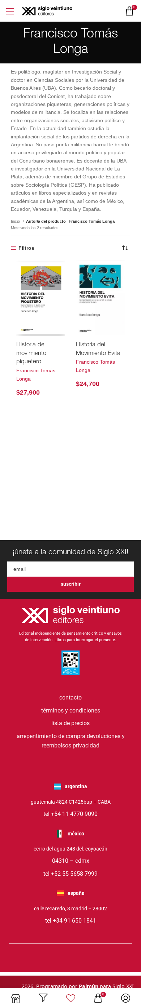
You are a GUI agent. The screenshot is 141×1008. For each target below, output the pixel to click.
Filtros (26, 248)
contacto (70, 697)
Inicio (16, 221)
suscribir (71, 584)
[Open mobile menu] (10, 11)
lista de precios (70, 723)
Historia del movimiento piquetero (31, 353)
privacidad (86, 745)
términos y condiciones (70, 710)
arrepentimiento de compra (51, 736)
